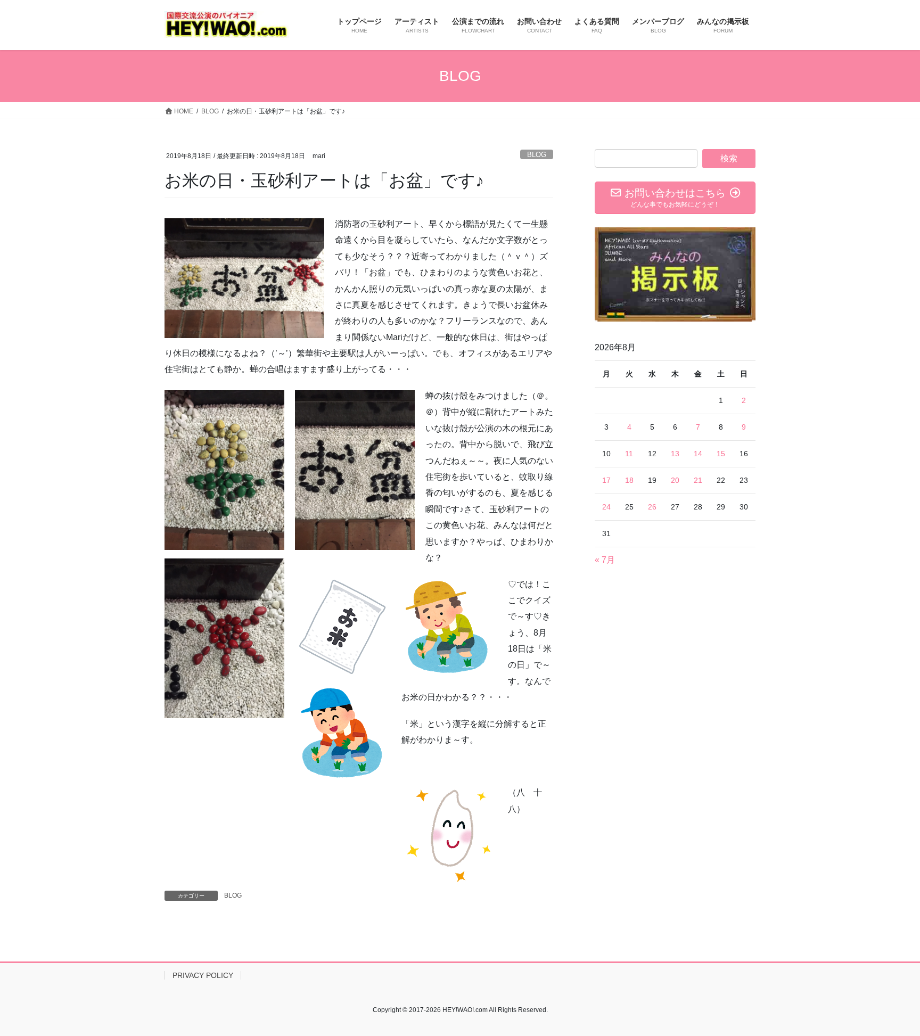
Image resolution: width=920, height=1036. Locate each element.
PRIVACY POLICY (202, 975)
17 (606, 480)
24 (606, 507)
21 (698, 480)
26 (652, 507)
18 (629, 480)
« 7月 (605, 559)
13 (675, 453)
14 (698, 453)
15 (721, 453)
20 (675, 480)
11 (629, 453)
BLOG (536, 155)
